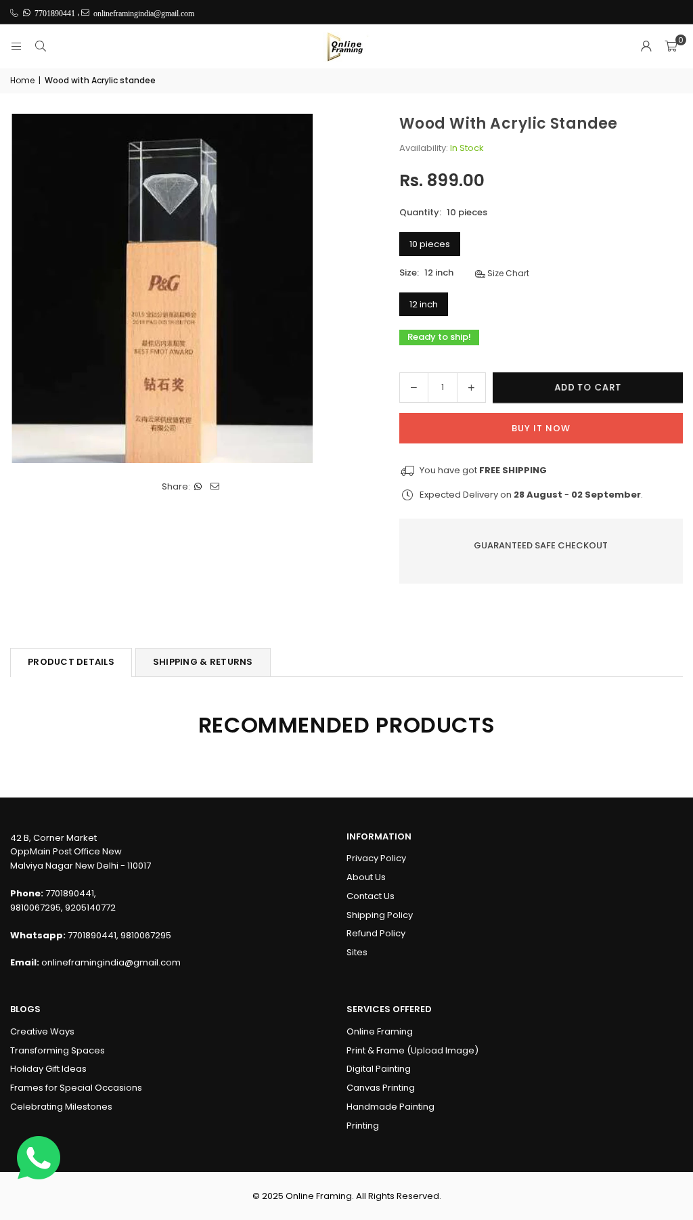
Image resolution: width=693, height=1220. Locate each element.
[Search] (40, 46)
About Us (366, 877)
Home (22, 80)
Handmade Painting (390, 1106)
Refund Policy (375, 933)
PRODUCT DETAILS (71, 661)
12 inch (423, 304)
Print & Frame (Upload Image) (412, 1050)
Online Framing (379, 1031)
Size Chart (507, 273)
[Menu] (16, 46)
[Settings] (646, 47)
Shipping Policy (379, 915)
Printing (362, 1125)
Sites (356, 952)
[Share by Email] (215, 487)
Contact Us (370, 896)
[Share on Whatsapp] (199, 487)
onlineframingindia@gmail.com (111, 962)
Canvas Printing (380, 1087)
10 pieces (429, 244)
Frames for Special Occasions (76, 1087)
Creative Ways (42, 1031)
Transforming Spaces (57, 1050)
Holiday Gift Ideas (48, 1068)
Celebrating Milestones (61, 1106)
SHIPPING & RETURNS (203, 661)
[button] (670, 47)
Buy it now (541, 428)
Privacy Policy (376, 858)
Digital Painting (378, 1068)
